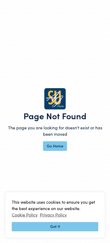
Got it (55, 226)
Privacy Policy (53, 215)
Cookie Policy (25, 215)
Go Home (55, 145)
